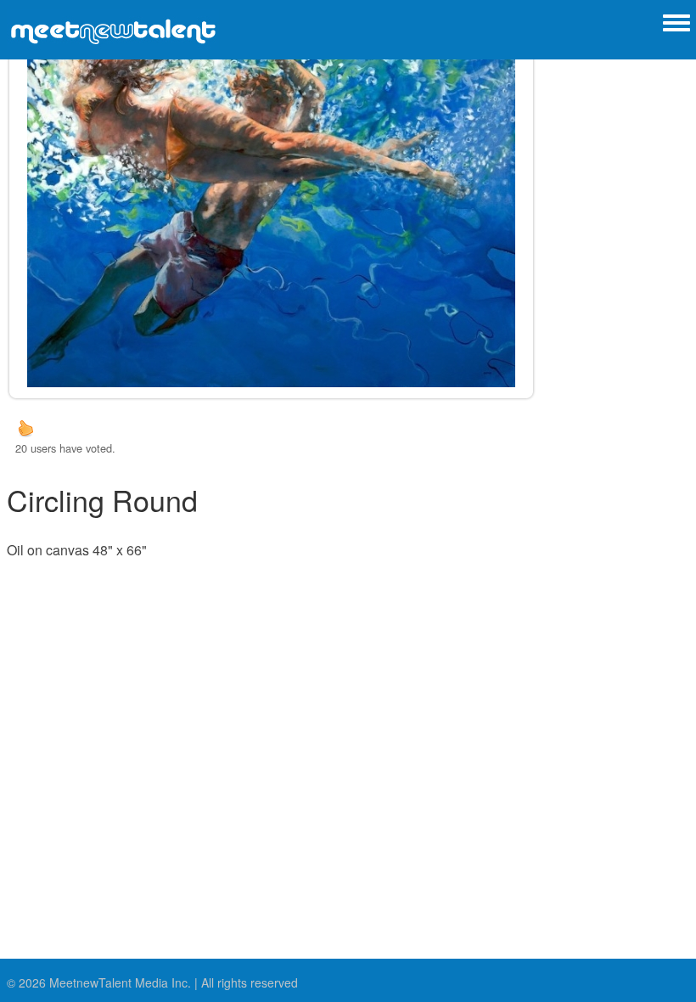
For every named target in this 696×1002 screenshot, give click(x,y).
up (25, 428)
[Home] (113, 29)
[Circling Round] (271, 209)
